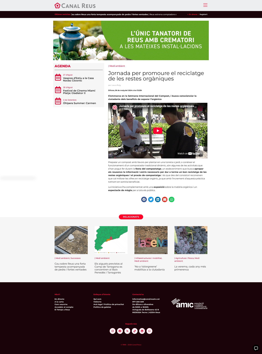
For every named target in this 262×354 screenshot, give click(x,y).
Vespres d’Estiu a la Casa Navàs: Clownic (78, 79)
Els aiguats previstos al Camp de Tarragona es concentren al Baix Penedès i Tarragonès (109, 268)
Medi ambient (117, 66)
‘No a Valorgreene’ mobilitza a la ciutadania (149, 268)
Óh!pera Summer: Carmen (79, 103)
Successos (76, 258)
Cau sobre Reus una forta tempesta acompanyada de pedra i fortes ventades (101, 14)
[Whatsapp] (149, 331)
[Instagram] (113, 331)
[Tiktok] (135, 331)
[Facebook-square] (120, 331)
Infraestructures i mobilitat (149, 258)
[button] (144, 199)
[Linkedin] (142, 331)
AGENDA (63, 66)
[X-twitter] (127, 331)
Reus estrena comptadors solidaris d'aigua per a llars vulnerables (174, 14)
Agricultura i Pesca (184, 258)
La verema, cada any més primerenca (190, 268)
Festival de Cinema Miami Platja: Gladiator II (79, 92)
